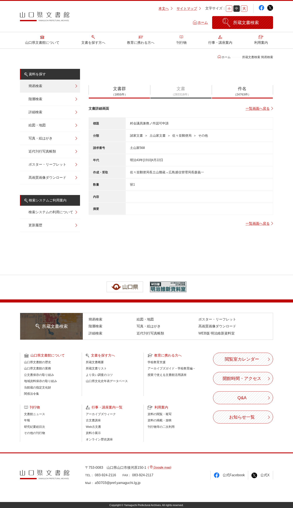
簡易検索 (35, 86)
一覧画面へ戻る (258, 108)
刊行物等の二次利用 (161, 426)
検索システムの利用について (51, 212)
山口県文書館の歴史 (37, 362)
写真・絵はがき (41, 138)
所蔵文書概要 (95, 362)
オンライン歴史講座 (99, 439)
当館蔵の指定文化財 (37, 387)
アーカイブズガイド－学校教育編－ (172, 368)
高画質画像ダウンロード (47, 177)
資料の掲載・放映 (160, 420)
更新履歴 (35, 225)
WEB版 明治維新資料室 (216, 333)
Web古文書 (93, 426)
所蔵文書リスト (96, 368)
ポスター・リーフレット (47, 164)
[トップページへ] (44, 18)
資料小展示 (93, 433)
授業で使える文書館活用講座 (167, 374)
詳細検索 (35, 112)
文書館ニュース (34, 414)
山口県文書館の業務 (37, 368)
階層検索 (35, 99)
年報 (27, 420)
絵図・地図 (37, 125)
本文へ (164, 8)
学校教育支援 (157, 362)
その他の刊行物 (34, 433)
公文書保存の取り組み (39, 374)
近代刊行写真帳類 (42, 151)
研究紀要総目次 (34, 426)
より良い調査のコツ (99, 374)
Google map (161, 467)
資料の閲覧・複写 (160, 414)
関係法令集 (31, 393)
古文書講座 (93, 420)
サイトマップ (187, 8)
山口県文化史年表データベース (107, 381)
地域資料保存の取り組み (40, 381)
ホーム (203, 22)
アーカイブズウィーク (101, 414)
